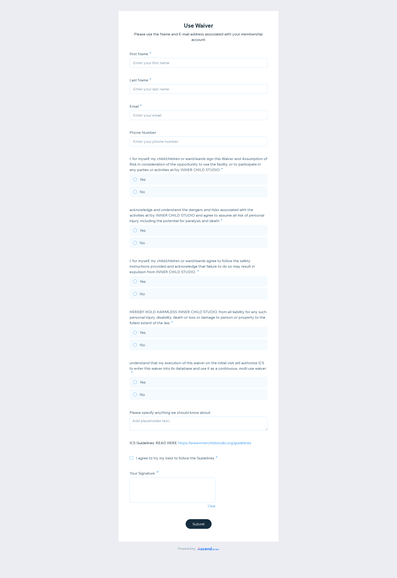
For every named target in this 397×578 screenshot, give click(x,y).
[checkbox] (131, 458)
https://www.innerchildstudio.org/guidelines (214, 443)
